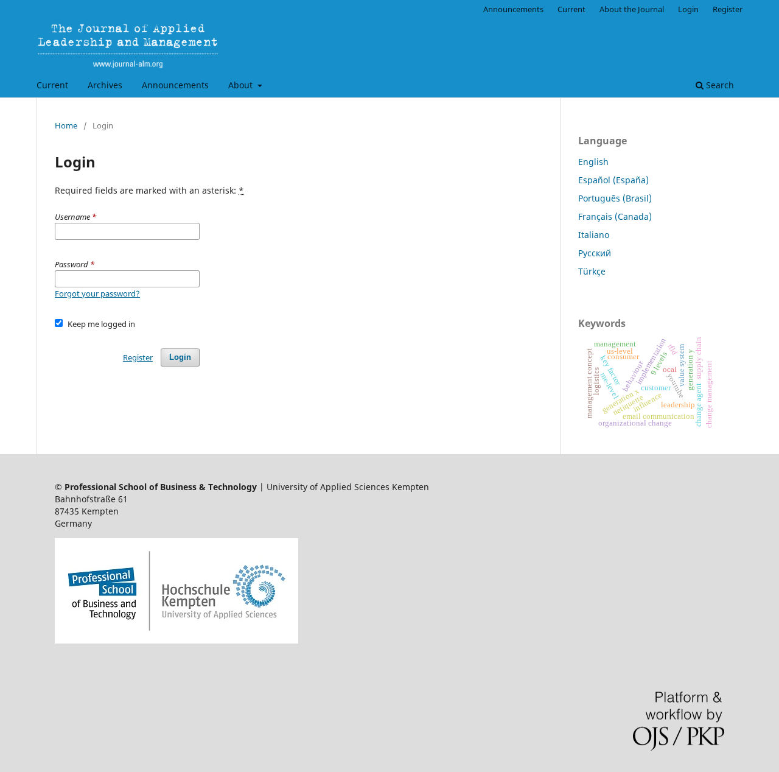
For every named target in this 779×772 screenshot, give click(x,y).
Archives (105, 85)
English (593, 161)
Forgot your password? (97, 293)
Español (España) (613, 180)
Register (727, 9)
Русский (594, 253)
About (241, 85)
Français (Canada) (615, 216)
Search (719, 85)
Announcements (175, 85)
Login (688, 9)
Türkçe (592, 271)
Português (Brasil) (615, 198)
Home (66, 125)
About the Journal (631, 9)
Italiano (593, 234)
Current (52, 85)
